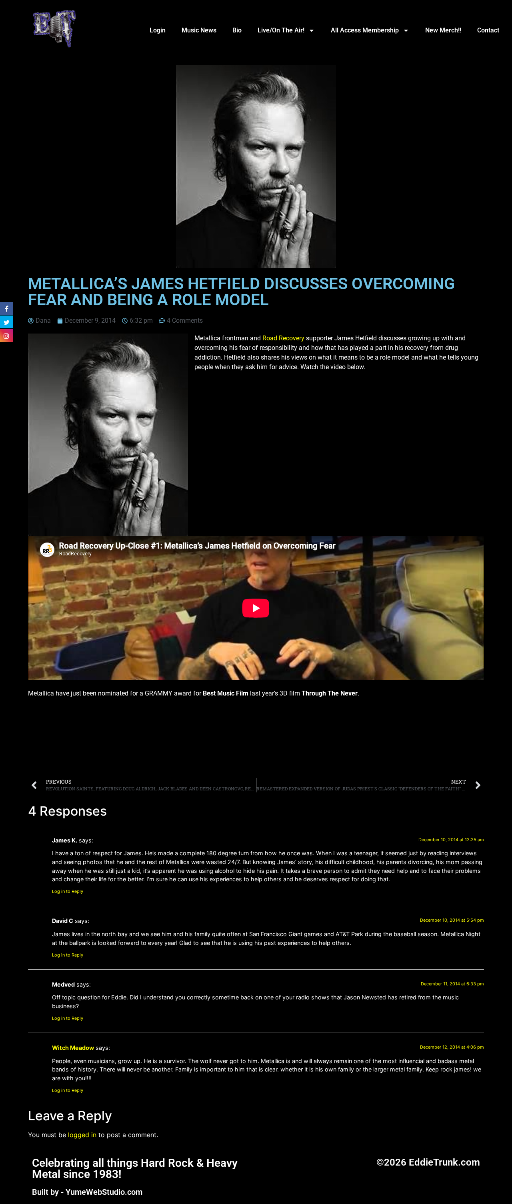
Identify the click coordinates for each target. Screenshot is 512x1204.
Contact (488, 30)
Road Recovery (283, 338)
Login (158, 30)
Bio (237, 30)
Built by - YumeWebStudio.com (87, 1192)
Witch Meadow (73, 1047)
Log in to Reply (67, 891)
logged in (82, 1135)
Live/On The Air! (281, 30)
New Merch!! (443, 30)
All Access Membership (365, 30)
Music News (199, 30)
